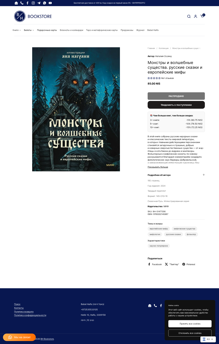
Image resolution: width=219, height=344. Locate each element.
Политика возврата (24, 311)
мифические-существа (184, 229)
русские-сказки (173, 234)
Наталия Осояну (163, 56)
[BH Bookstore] (33, 16)
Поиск (17, 304)
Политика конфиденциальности (30, 315)
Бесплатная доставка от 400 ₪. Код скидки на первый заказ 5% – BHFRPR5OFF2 (109, 3)
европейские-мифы (159, 229)
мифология (155, 234)
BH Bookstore (47, 339)
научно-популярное (159, 246)
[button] (189, 16)
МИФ (166, 206)
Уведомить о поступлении (176, 104)
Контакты (19, 308)
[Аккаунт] (195, 16)
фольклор (191, 234)
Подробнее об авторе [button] (159, 175)
